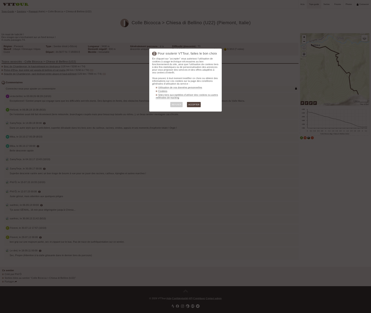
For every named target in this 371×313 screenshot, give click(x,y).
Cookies (162, 91)
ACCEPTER (193, 105)
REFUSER (176, 105)
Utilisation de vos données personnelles (180, 87)
